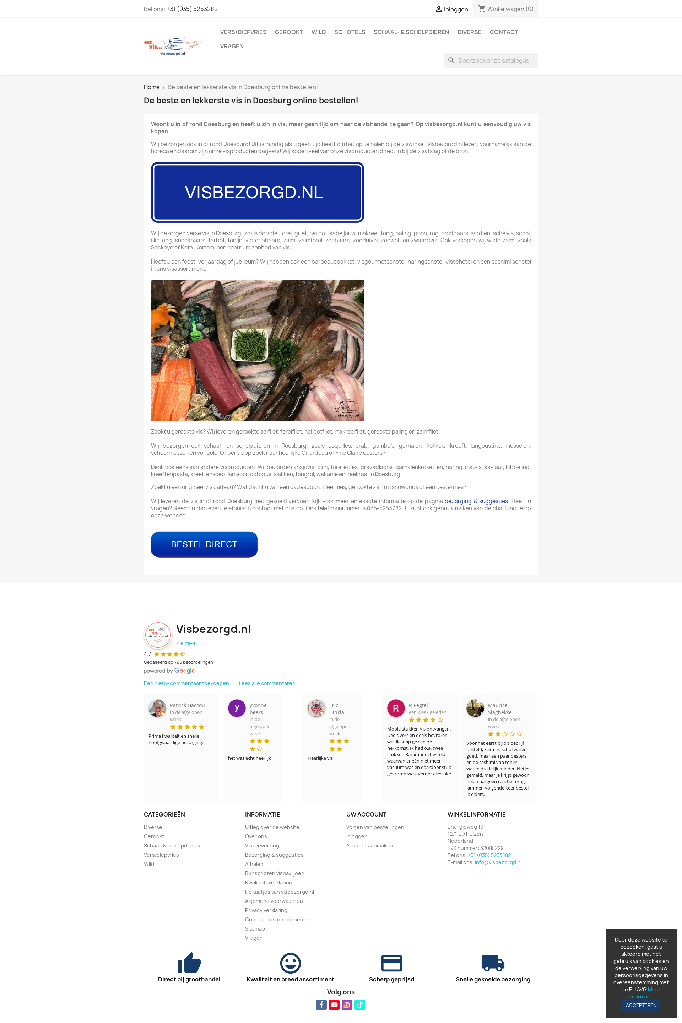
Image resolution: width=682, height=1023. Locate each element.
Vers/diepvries (243, 32)
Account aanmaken (369, 845)
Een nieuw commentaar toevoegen (186, 683)
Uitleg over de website (272, 827)
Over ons (256, 836)
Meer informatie (645, 993)
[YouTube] (334, 1005)
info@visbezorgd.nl (498, 862)
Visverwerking (262, 845)
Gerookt (289, 32)
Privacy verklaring (266, 910)
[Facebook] (321, 1005)
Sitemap (255, 928)
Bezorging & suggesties (274, 854)
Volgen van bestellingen (375, 827)
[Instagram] (347, 1005)
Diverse (470, 32)
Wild (319, 32)
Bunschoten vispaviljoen (274, 873)
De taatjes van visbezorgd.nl (279, 891)
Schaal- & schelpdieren (411, 32)
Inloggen (357, 836)
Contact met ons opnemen (278, 919)
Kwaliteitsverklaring (268, 882)
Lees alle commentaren (267, 683)
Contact (504, 32)
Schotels (350, 32)
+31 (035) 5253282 (192, 9)
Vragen (232, 46)
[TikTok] (359, 1005)
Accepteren (641, 1005)
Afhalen (254, 864)
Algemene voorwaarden (274, 901)
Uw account (366, 814)
